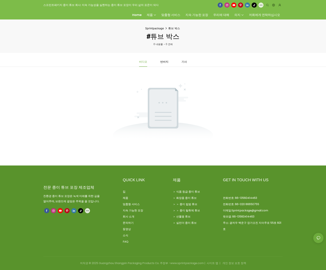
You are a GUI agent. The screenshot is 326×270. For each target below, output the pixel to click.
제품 (125, 198)
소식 (125, 235)
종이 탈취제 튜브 (190, 210)
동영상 (127, 229)
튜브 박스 (174, 28)
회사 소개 (128, 217)
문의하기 (128, 223)
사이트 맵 (212, 263)
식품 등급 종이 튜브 (188, 192)
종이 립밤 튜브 (188, 204)
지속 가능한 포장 (133, 210)
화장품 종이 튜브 (186, 198)
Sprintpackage (154, 28)
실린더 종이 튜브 (186, 223)
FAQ (125, 242)
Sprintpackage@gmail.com (250, 210)
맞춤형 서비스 (131, 204)
